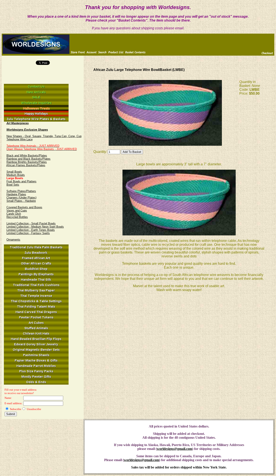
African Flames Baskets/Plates (25, 165)
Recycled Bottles (17, 217)
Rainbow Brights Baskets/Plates (26, 162)
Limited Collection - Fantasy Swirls (28, 233)
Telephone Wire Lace (19, 139)
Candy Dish (13, 213)
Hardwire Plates (16, 194)
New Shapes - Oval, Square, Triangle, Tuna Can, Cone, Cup (44, 136)
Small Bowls (14, 171)
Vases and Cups (16, 210)
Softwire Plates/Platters (21, 191)
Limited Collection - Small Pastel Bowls (31, 223)
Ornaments (13, 239)
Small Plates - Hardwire (21, 200)
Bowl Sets (12, 184)
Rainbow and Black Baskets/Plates (28, 158)
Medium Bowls (15, 175)
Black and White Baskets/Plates (26, 155)
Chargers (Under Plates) (21, 197)
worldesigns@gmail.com (174, 449)
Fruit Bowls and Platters (21, 181)
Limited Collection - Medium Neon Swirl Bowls (35, 226)
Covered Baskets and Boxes (24, 207)
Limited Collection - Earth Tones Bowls (30, 230)
